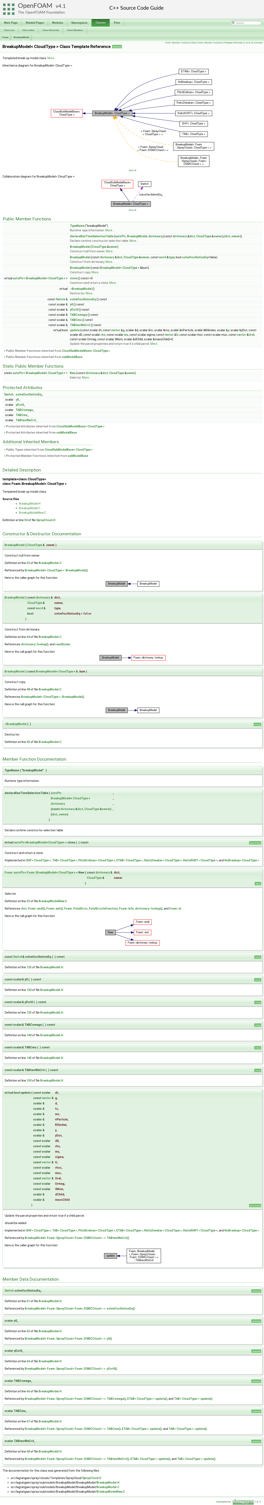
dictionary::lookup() (34, 644)
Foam (5, 37)
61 (28, 1301)
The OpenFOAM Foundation (41, 12)
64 (28, 636)
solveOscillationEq (195, 257)
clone (74, 278)
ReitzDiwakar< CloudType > (163, 860)
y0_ (18, 399)
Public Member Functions (177, 42)
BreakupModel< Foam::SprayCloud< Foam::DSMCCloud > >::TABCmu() (73, 1428)
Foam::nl (175, 908)
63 (28, 1331)
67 (28, 1421)
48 (28, 689)
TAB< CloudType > (64, 860)
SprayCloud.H (45, 520)
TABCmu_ (22, 415)
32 (28, 563)
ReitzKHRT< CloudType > (200, 860)
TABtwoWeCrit (80, 325)
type (171, 257)
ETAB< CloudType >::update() (147, 1398)
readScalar (63, 644)
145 (29, 1057)
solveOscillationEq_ (29, 394)
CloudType (203, 236)
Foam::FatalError (76, 908)
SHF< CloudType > (38, 860)
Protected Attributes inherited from (55, 426)
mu (126, 334)
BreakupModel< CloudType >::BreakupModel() (56, 570)
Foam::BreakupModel (41, 872)
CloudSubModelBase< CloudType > (86, 350)
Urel (251, 334)
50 (26, 520)
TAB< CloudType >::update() (193, 1398)
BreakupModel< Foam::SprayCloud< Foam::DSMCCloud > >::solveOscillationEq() (80, 1308)
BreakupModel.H (29, 503)
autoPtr (120, 236)
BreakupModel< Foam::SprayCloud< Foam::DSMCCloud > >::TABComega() (75, 1398)
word (162, 257)
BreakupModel (21, 37)
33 (28, 901)
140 (29, 1035)
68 (28, 1451)
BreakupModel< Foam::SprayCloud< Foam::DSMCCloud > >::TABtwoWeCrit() (77, 1238)
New (72, 373)
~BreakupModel (81, 288)
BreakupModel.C (29, 508)
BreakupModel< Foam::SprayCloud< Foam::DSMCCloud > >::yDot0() (71, 1368)
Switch (60, 299)
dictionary (155, 236)
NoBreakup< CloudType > (241, 860)
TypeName (77, 225)
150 (29, 1080)
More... (51, 58)
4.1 (62, 6)
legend (133, 170)
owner (217, 236)
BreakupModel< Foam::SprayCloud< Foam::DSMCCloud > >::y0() (68, 1338)
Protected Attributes (233, 42)
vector (115, 330)
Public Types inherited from (49, 449)
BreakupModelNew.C (32, 512)
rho (103, 334)
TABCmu (76, 320)
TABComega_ (25, 410)
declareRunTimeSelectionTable (91, 236)
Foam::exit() (54, 908)
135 (29, 1012)
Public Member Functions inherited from (57, 350)
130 (29, 990)
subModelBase (72, 357)
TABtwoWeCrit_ (26, 420)
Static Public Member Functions (207, 42)
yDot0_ (20, 404)
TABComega (78, 314)
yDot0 (74, 309)
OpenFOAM (35, 6)
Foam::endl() (36, 908)
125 (29, 967)
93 (28, 742)
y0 (71, 304)
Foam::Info (126, 908)
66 (28, 1391)
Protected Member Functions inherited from (46, 455)
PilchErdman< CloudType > (96, 860)
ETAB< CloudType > (129, 860)
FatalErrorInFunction (103, 908)
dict (192, 236)
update (75, 330)
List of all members (253, 42)
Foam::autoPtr (15, 872)
